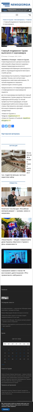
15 (24, 353)
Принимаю (5, 409)
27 (16, 359)
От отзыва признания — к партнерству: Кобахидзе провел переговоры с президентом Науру (16, 309)
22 (24, 356)
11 (8, 353)
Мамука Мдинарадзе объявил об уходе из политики (14, 312)
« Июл (2, 364)
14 (20, 353)
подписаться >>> (14, 116)
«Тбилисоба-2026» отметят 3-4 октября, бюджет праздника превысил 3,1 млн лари (13, 316)
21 (20, 356)
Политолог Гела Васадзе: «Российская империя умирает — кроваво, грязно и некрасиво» (16, 320)
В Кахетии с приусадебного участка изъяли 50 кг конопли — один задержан (16, 325)
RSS (2, 329)
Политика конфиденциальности (24, 401)
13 (16, 353)
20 (16, 356)
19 (12, 356)
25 (8, 359)
